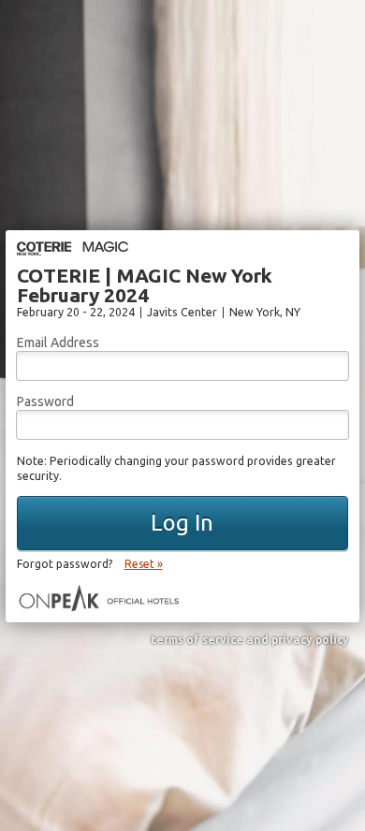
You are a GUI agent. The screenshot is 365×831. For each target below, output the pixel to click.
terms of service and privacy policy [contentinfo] (250, 640)
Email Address (58, 342)
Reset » (143, 564)
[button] (183, 523)
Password (45, 401)
